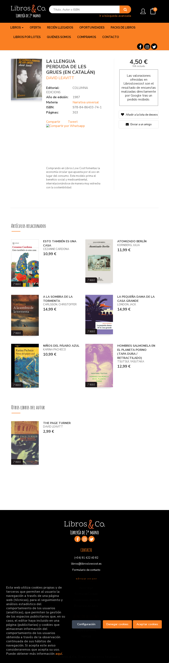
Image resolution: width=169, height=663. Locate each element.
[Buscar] (125, 9)
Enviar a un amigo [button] (141, 124)
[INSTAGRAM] (147, 46)
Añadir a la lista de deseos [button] (142, 115)
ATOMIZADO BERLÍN (132, 241)
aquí (58, 653)
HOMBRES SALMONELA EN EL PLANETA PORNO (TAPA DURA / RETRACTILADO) (136, 352)
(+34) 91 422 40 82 (86, 558)
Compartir (53, 122)
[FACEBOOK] (140, 46)
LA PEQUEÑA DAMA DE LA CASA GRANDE (136, 299)
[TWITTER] (154, 46)
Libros (15, 27)
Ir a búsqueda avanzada (115, 15)
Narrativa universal (86, 102)
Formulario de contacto (86, 570)
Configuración (86, 624)
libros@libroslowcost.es (86, 564)
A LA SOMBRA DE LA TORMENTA (58, 299)
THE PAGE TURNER (57, 423)
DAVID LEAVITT (60, 77)
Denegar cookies (117, 624)
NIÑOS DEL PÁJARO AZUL (61, 346)
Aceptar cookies (147, 624)
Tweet (73, 122)
